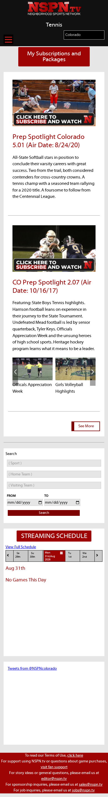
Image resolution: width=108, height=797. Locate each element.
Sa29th (17, 555)
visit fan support (54, 767)
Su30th (32, 555)
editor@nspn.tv (54, 779)
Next (93, 372)
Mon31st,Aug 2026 (50, 556)
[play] (32, 369)
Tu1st (69, 555)
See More (86, 426)
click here (75, 755)
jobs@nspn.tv (83, 790)
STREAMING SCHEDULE (54, 536)
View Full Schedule (21, 547)
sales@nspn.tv (90, 784)
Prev (15, 372)
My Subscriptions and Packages (54, 56)
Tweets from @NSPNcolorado (32, 668)
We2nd (84, 555)
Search (44, 513)
